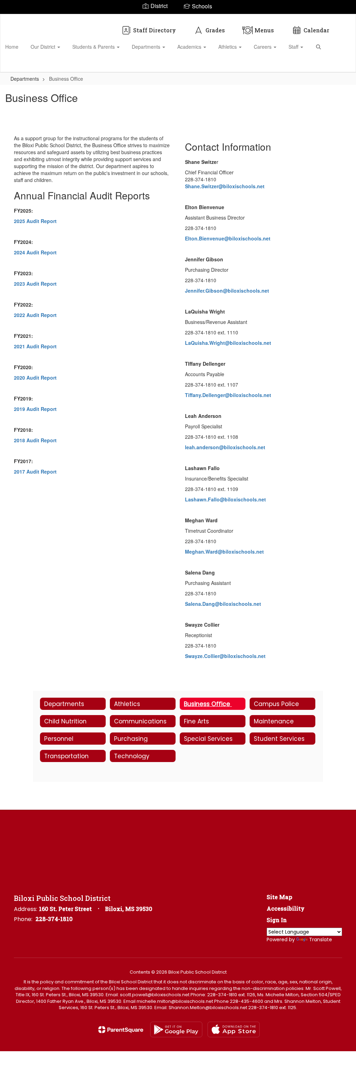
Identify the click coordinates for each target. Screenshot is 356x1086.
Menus (264, 30)
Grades (215, 30)
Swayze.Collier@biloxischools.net (225, 655)
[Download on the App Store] (234, 1029)
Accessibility (286, 908)
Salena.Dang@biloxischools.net (223, 603)
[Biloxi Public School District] (178, 18)
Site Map (279, 897)
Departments (147, 46)
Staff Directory (154, 30)
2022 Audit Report (35, 314)
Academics (190, 46)
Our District (44, 46)
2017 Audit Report (35, 471)
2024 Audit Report (35, 252)
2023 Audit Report (35, 283)
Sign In (277, 920)
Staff (294, 46)
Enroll (338, 63)
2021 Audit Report (35, 346)
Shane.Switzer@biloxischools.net (225, 186)
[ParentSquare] (121, 1029)
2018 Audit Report (35, 440)
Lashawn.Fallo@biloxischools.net (225, 499)
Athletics (228, 46)
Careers (263, 46)
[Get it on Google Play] (176, 1029)
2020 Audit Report (35, 377)
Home (11, 46)
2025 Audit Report (35, 220)
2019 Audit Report (35, 408)
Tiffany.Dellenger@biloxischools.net (228, 394)
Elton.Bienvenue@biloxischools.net (227, 238)
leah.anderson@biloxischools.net (225, 447)
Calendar (316, 30)
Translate (320, 939)
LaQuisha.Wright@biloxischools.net (228, 342)
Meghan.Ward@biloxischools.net (224, 551)
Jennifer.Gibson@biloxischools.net (227, 290)
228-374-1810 (54, 918)
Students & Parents (94, 46)
